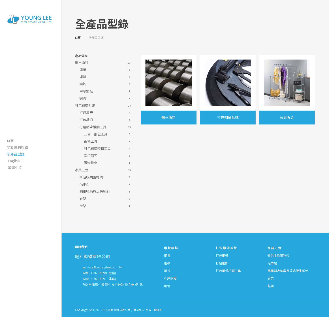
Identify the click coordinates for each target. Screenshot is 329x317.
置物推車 (90, 163)
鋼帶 (82, 77)
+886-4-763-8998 (95, 273)
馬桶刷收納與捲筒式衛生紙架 (287, 270)
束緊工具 (90, 141)
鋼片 (82, 84)
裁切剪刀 (90, 155)
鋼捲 (82, 69)
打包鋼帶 (86, 112)
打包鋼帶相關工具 (92, 127)
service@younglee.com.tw (103, 267)
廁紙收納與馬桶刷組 (94, 191)
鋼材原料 (81, 62)
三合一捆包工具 (95, 134)
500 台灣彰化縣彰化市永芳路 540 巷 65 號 (113, 284)
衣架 (82, 198)
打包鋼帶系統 (85, 105)
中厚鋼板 (86, 91)
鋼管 (82, 98)
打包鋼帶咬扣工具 (97, 148)
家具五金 (81, 170)
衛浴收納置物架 (91, 177)
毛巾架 (84, 184)
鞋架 (82, 205)
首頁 (78, 37)
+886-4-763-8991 (95, 278)
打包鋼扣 (86, 120)
